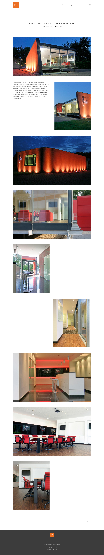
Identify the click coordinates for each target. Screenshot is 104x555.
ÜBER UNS (46, 541)
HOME (40, 541)
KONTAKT (63, 541)
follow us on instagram (52, 549)
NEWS (57, 541)
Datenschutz (48, 552)
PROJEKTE (52, 541)
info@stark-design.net (52, 547)
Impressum (55, 552)
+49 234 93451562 (52, 546)
